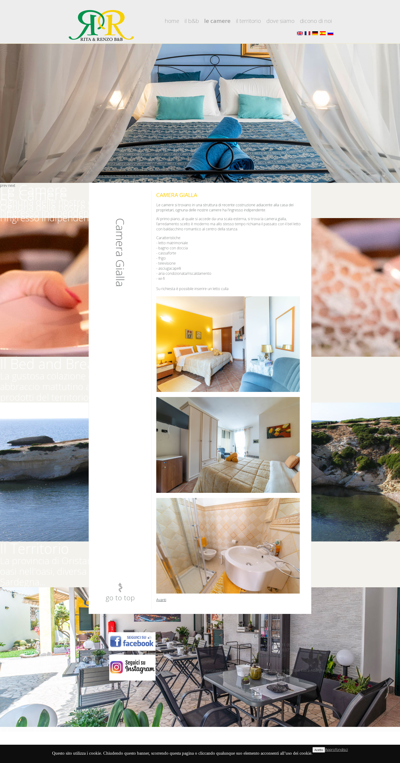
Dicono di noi (316, 21)
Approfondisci (336, 749)
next (11, 185)
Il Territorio (248, 21)
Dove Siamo (280, 21)
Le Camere (217, 21)
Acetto (318, 750)
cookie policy (200, 699)
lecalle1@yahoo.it (271, 655)
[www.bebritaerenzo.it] (100, 25)
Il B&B (191, 21)
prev (3, 185)
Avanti (161, 599)
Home (172, 21)
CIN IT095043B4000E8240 (266, 675)
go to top (120, 597)
